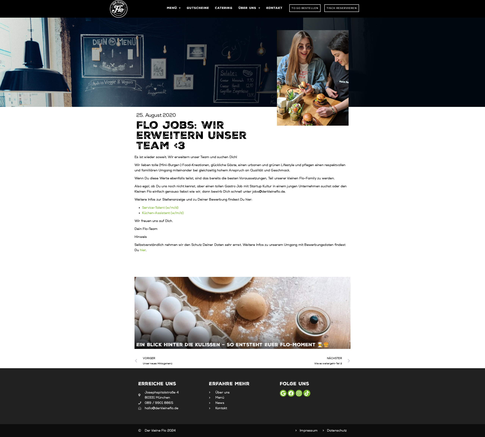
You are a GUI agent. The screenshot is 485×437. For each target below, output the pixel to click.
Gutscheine (198, 8)
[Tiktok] (306, 393)
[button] (137, 311)
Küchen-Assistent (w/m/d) (163, 213)
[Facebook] (291, 393)
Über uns (248, 8)
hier (143, 250)
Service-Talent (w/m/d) (160, 208)
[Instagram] (299, 393)
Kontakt (274, 8)
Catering (223, 8)
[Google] (283, 393)
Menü (172, 8)
